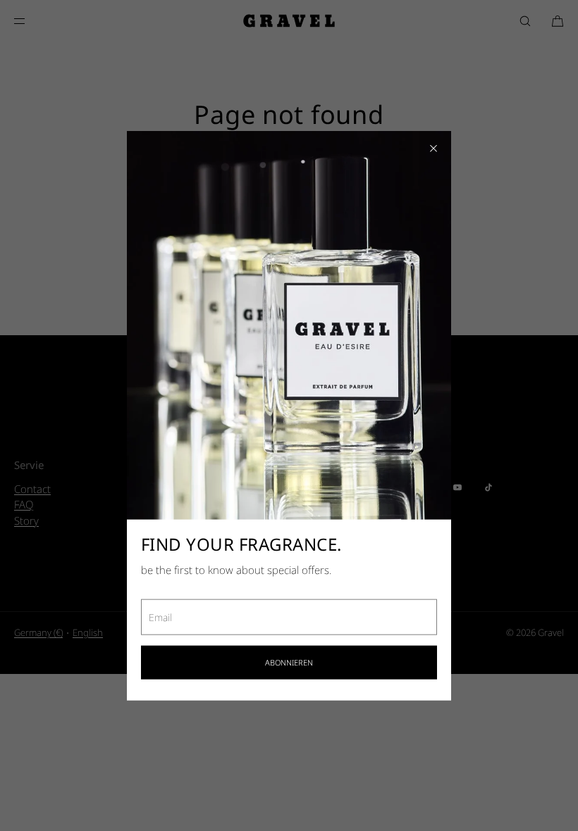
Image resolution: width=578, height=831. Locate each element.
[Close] (433, 148)
